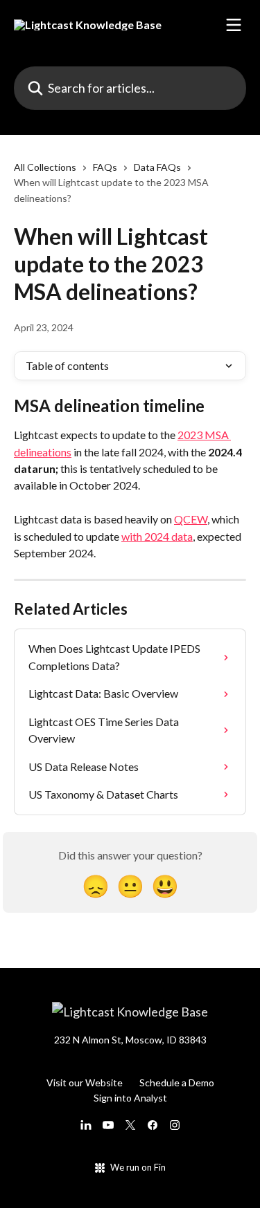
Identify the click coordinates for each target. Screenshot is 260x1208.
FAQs (105, 167)
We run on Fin (138, 1167)
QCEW (190, 519)
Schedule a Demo (176, 1082)
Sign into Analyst (130, 1098)
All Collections (45, 167)
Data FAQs (157, 167)
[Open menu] (233, 25)
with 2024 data (157, 536)
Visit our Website (84, 1082)
